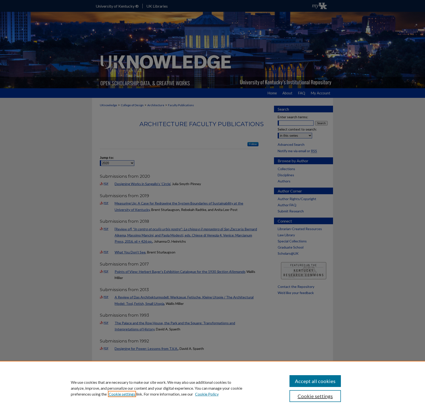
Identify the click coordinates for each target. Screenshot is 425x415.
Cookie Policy (207, 394)
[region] (212, 388)
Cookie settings (122, 394)
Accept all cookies (315, 381)
